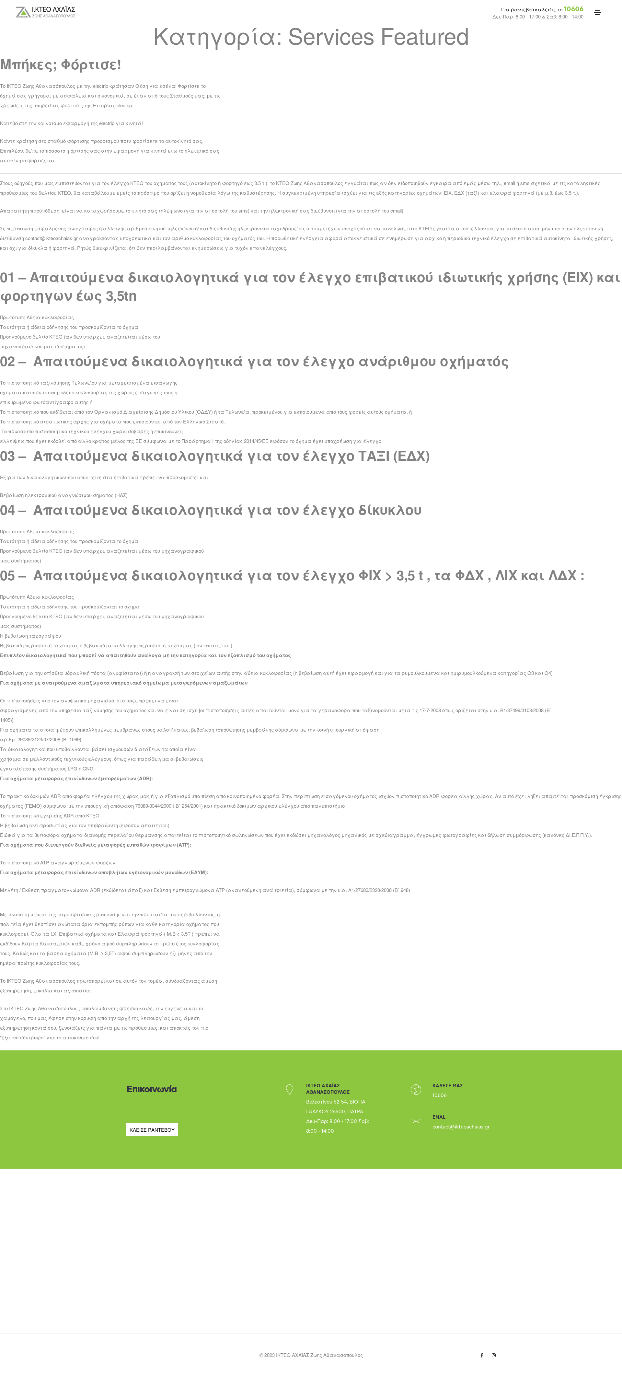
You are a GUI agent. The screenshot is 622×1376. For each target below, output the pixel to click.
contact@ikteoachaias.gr (461, 1127)
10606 (573, 9)
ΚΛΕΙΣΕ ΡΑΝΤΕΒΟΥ (152, 1129)
